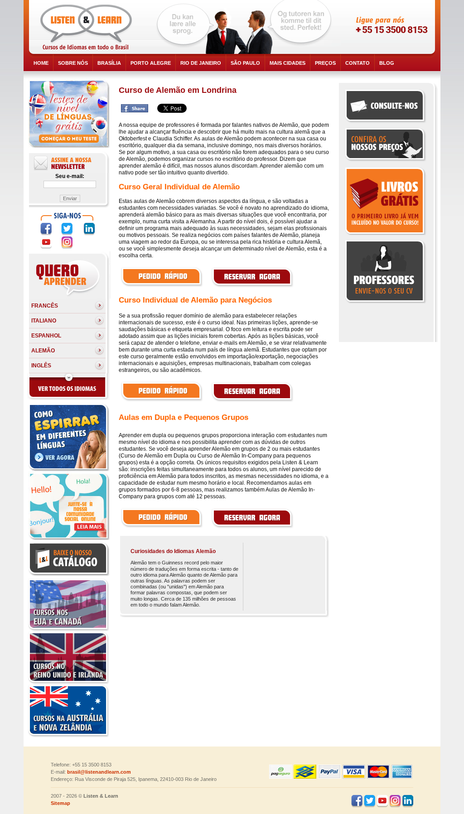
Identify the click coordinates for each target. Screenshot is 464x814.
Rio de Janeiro (200, 63)
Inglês (41, 365)
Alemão (43, 350)
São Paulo (245, 63)
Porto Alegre (150, 63)
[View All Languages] (68, 398)
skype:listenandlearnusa (385, 27)
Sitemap (60, 803)
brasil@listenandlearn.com (99, 772)
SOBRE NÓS (73, 63)
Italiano (43, 321)
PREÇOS (325, 63)
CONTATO (357, 63)
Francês (44, 306)
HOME (41, 63)
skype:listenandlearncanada (385, 43)
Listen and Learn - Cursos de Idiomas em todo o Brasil (88, 27)
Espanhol (46, 335)
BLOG (386, 63)
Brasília (109, 63)
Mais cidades (287, 63)
